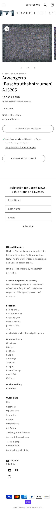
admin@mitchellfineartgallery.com (26, 333)
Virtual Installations (12, 421)
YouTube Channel (12, 462)
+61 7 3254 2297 (32, 5)
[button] (3, 5)
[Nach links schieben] (21, 68)
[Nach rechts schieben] (34, 68)
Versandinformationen (15, 437)
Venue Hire (11, 415)
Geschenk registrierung (12, 408)
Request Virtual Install (23, 158)
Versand (5, 101)
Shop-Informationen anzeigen (20, 147)
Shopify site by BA (19, 507)
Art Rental (11, 428)
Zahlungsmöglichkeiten (15, 432)
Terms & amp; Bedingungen (13, 443)
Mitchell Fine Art (37, 507)
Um (8, 402)
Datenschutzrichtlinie (15, 450)
